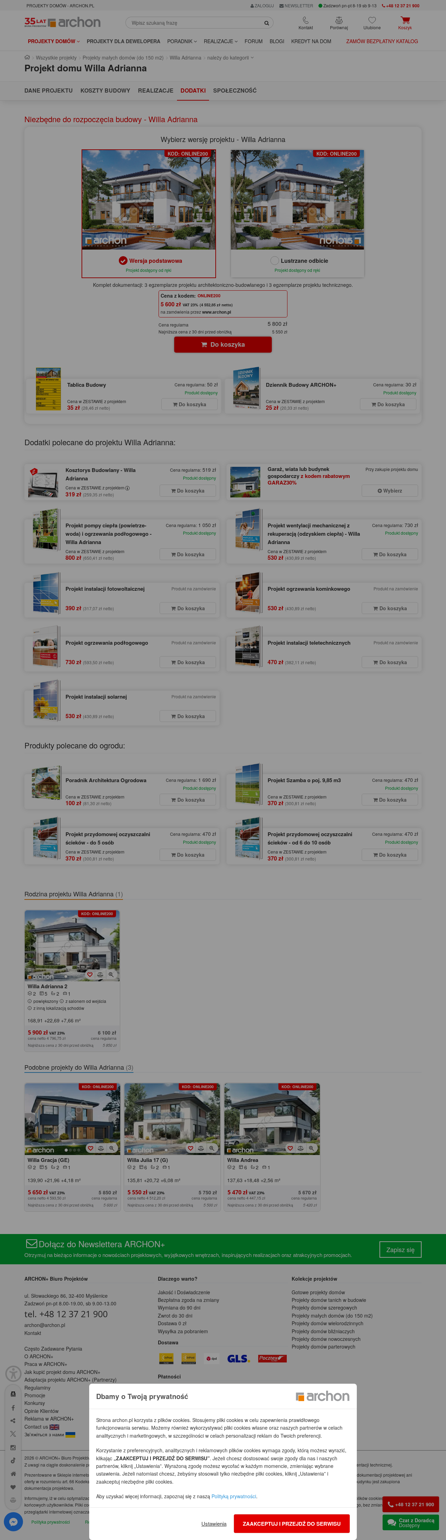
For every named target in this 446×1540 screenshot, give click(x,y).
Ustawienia (213, 1523)
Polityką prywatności (234, 1496)
